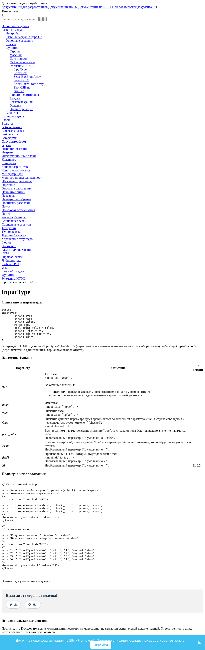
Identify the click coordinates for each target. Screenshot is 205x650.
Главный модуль (13, 271)
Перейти (100, 645)
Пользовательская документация (134, 7)
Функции (8, 275)
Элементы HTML (14, 278)
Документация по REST (94, 7)
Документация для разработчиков (25, 7)
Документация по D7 (62, 7)
